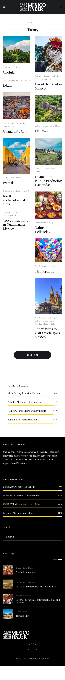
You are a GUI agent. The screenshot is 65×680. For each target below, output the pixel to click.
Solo (12, 126)
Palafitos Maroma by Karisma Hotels (26, 402)
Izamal (8, 183)
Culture (6, 80)
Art (4, 123)
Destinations (8, 67)
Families (38, 324)
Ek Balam (42, 131)
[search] (58, 536)
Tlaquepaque (44, 271)
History (18, 67)
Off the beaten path (43, 79)
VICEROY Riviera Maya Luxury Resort (27, 410)
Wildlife (26, 191)
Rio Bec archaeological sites (14, 200)
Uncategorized (9, 215)
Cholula (9, 72)
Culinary (38, 169)
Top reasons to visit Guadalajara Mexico (47, 333)
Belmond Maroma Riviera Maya (23, 419)
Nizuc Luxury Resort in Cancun (24, 393)
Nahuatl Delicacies (42, 230)
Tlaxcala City (22, 615)
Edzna (7, 85)
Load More (32, 355)
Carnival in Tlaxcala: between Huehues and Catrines (38, 601)
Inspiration (55, 76)
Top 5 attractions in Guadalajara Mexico (15, 224)
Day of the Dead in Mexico (48, 86)
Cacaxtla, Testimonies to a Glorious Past (36, 586)
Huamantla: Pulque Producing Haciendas (48, 181)
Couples (10, 123)
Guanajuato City (15, 131)
